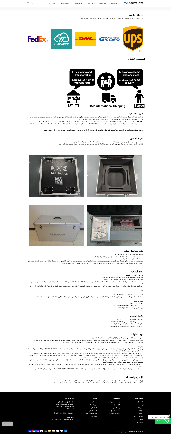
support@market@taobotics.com (63, 419)
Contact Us (93, 416)
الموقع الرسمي (92, 407)
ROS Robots (114, 3)
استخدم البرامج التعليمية (113, 402)
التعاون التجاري (92, 410)
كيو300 (141, 410)
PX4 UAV (103, 3)
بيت (142, 8)
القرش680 (140, 422)
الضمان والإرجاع (59, 382)
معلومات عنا (52, 3)
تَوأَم (142, 405)
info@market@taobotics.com (64, 413)
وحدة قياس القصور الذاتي (135, 416)
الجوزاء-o (140, 407)
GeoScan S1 (139, 402)
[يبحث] (36, 3)
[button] (29, 3)
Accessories (79, 3)
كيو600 (141, 413)
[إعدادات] (33, 3)
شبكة (141, 419)
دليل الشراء (117, 405)
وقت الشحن (116, 407)
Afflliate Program (114, 413)
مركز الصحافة (93, 405)
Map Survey (91, 3)
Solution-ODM (64, 3)
